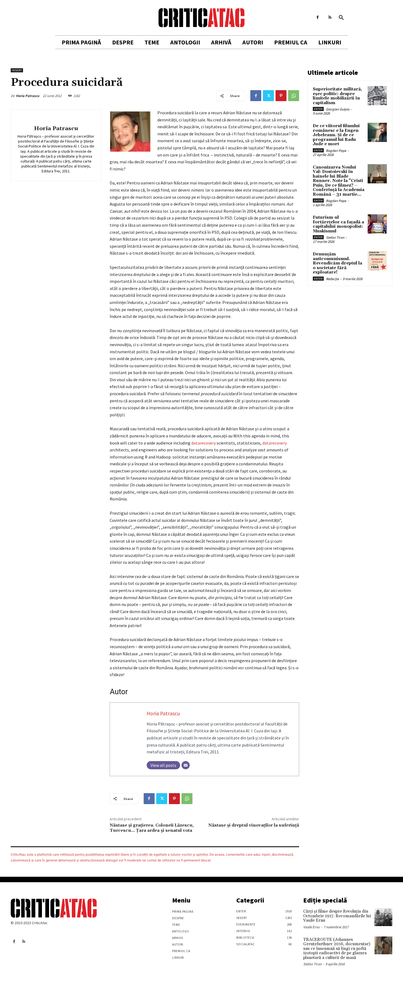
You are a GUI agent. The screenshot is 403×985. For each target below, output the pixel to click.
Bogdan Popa (336, 150)
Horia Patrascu (27, 95)
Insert (17, 70)
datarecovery (203, 443)
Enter (318, 109)
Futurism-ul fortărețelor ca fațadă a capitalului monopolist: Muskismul (338, 224)
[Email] (185, 765)
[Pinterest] (281, 95)
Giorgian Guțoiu (338, 109)
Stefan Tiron (335, 237)
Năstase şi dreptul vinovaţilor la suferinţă (253, 825)
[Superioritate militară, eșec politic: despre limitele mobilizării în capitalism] (377, 95)
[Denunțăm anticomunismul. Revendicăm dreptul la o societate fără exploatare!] (377, 260)
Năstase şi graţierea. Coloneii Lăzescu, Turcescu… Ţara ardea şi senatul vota (152, 827)
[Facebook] (317, 17)
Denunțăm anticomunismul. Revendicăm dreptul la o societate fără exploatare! (337, 263)
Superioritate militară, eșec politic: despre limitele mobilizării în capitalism (337, 96)
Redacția (332, 279)
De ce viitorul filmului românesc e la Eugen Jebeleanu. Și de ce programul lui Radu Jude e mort (336, 135)
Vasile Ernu (311, 927)
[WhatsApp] (293, 95)
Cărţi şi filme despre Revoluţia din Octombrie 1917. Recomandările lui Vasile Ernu (337, 916)
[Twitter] (268, 95)
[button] (341, 17)
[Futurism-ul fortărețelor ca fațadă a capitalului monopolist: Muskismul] (377, 224)
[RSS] (330, 17)
